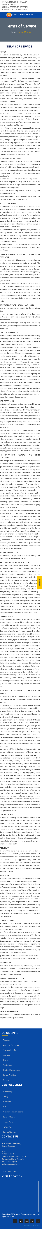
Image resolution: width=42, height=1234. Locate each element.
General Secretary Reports (14, 7)
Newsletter (7, 5)
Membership (13, 2)
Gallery (23, 2)
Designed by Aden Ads (32, 1225)
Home (4, 2)
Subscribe (22, 10)
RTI (15, 5)
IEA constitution (9, 10)
